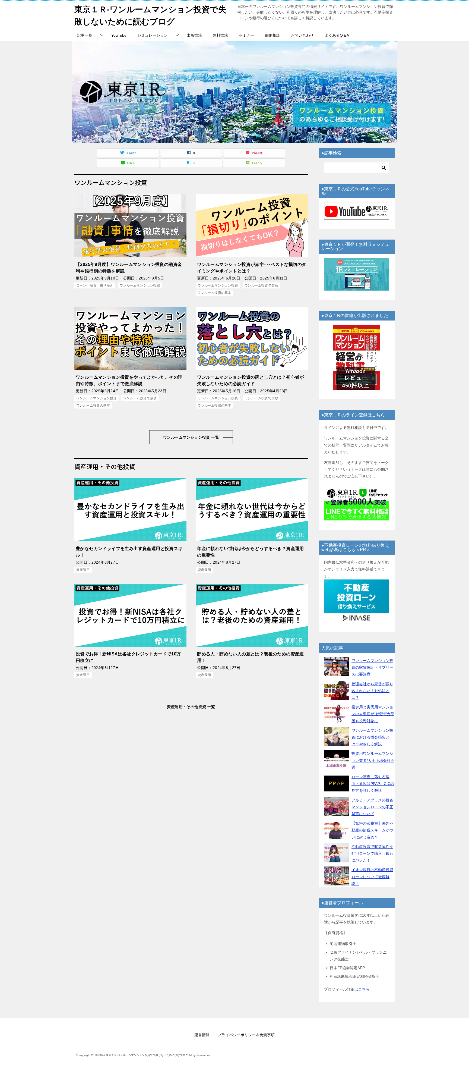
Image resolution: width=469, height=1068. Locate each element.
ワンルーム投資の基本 (214, 293)
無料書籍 (220, 35)
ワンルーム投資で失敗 (261, 285)
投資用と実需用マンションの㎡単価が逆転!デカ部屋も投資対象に (372, 714)
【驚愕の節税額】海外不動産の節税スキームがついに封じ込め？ (372, 830)
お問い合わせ (302, 35)
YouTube (118, 35)
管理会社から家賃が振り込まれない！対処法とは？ (372, 691)
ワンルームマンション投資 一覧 (191, 437)
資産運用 (83, 570)
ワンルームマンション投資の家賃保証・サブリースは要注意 (372, 667)
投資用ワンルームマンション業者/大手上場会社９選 (372, 760)
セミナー (246, 35)
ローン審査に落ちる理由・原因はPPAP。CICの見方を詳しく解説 (372, 784)
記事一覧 (84, 35)
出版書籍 (194, 35)
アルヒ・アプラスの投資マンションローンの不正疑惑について (372, 807)
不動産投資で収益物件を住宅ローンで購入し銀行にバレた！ (372, 853)
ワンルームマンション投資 (140, 285)
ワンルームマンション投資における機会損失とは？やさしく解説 (372, 737)
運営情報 (202, 1035)
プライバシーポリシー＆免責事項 (246, 1035)
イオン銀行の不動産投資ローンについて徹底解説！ (372, 876)
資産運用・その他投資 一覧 (191, 707)
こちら (364, 989)
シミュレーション (152, 35)
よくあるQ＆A (337, 35)
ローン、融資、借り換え (94, 285)
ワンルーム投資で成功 (140, 398)
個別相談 (272, 35)
